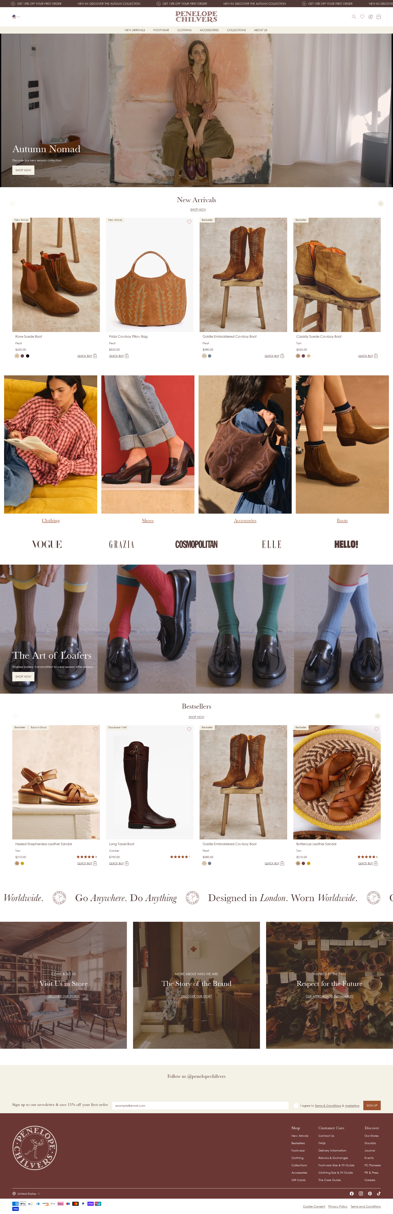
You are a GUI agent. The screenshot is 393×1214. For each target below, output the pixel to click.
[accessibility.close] (282, 579)
